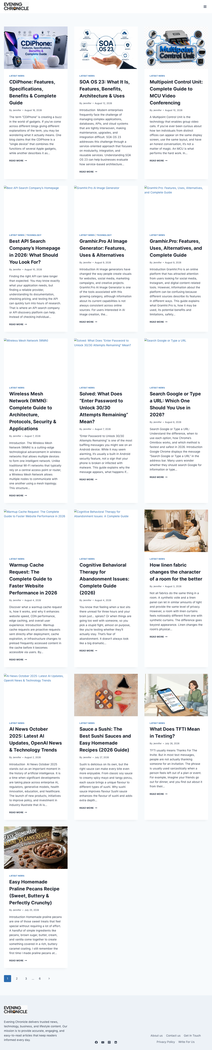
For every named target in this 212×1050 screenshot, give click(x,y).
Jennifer (17, 110)
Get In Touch (192, 1035)
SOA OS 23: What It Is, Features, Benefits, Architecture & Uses (105, 89)
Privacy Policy (166, 1042)
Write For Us (186, 1042)
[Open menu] (205, 6)
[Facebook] (96, 1042)
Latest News (17, 76)
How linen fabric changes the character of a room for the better (176, 572)
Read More (18, 160)
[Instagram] (109, 1042)
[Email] (103, 1042)
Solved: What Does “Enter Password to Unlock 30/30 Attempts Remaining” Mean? (104, 407)
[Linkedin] (116, 1042)
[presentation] (36, 48)
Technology (33, 235)
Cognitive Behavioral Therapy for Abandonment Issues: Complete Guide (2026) (104, 579)
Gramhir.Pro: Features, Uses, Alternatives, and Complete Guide (176, 248)
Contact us (173, 1035)
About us (157, 1035)
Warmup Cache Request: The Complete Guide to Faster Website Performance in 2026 (33, 579)
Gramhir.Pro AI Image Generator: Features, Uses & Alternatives (103, 248)
